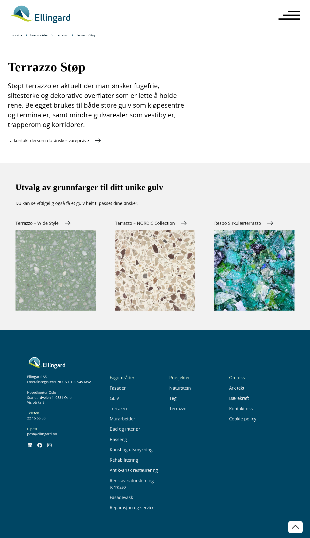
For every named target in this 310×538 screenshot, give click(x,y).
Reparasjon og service (132, 507)
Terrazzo (62, 35)
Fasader (118, 388)
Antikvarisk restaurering (134, 470)
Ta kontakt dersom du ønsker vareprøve (48, 140)
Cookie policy (242, 419)
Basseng (118, 439)
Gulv (114, 398)
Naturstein (180, 388)
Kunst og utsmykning (131, 449)
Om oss (237, 377)
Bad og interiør (125, 429)
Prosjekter (179, 377)
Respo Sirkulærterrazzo (237, 223)
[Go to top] (295, 527)
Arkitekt (236, 388)
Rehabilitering (124, 460)
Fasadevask (121, 497)
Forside (17, 35)
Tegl (173, 398)
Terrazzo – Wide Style (37, 223)
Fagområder (39, 35)
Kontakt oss (241, 408)
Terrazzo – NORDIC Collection (145, 223)
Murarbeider (122, 419)
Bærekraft (239, 398)
